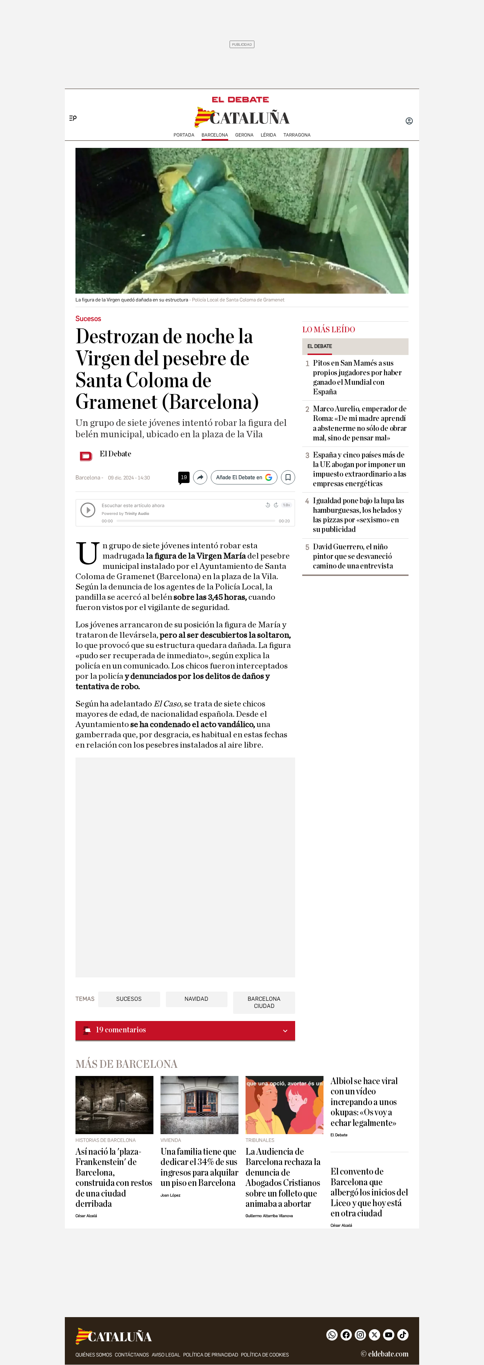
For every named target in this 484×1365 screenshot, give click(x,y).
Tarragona (297, 135)
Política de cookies (265, 1355)
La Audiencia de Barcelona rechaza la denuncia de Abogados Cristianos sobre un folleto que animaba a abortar (283, 1178)
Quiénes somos (93, 1355)
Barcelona (215, 135)
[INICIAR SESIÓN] (409, 122)
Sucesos (129, 998)
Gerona (244, 135)
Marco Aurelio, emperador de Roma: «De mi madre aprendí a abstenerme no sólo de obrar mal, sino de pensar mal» (360, 423)
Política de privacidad (210, 1355)
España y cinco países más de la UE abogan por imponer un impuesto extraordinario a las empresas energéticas (359, 469)
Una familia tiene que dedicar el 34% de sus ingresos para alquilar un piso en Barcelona (199, 1167)
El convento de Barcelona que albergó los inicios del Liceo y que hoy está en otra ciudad (369, 1192)
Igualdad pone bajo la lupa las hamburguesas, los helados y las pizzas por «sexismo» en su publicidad (358, 515)
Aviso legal (166, 1355)
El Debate (115, 454)
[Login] (409, 122)
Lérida (268, 135)
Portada (184, 135)
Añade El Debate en (239, 477)
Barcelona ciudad (264, 1002)
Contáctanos (132, 1355)
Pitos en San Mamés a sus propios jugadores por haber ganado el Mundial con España (357, 377)
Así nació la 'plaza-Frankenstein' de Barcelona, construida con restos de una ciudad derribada (113, 1178)
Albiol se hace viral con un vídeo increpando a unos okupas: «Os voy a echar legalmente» (364, 1102)
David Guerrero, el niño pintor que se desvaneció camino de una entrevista (353, 556)
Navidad (196, 998)
